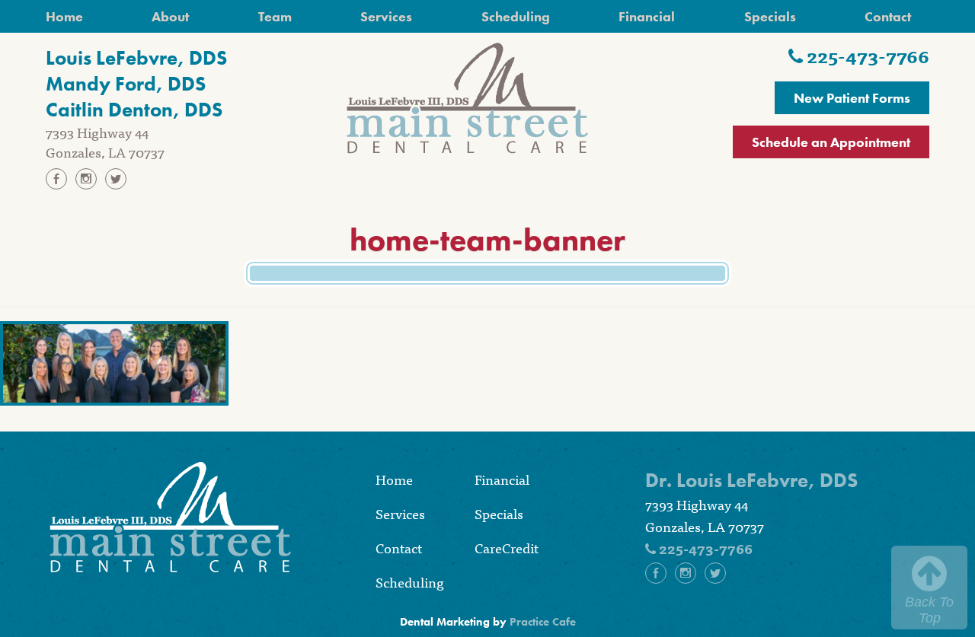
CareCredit (507, 548)
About (170, 16)
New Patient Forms (852, 98)
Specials (770, 16)
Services (386, 16)
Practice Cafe (543, 621)
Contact (888, 16)
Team (275, 16)
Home (64, 16)
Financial (647, 16)
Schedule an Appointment (831, 142)
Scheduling (515, 16)
